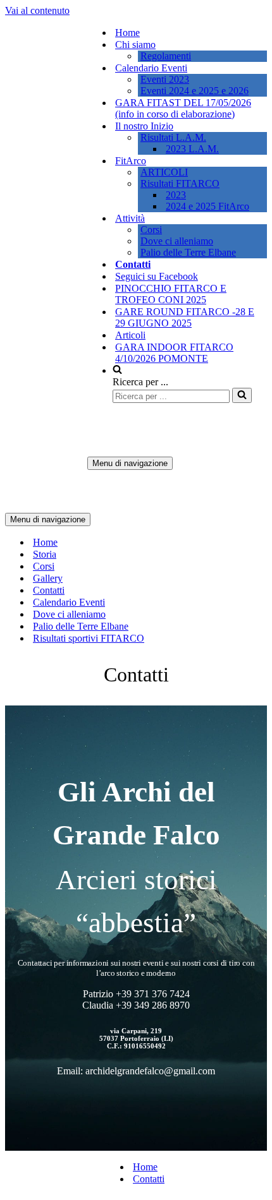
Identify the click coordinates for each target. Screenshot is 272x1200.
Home (127, 32)
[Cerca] (242, 395)
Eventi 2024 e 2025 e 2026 (194, 90)
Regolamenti (165, 56)
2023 (176, 194)
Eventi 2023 (164, 79)
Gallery (48, 578)
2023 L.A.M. (192, 148)
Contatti (133, 264)
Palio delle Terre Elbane (188, 252)
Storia (44, 554)
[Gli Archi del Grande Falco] (46, 258)
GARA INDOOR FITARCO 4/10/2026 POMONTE (174, 353)
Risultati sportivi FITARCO (88, 638)
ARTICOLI (164, 172)
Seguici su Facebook (156, 276)
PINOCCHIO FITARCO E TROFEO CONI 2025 (170, 294)
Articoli (130, 335)
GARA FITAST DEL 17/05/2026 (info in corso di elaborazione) (183, 108)
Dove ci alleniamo (176, 241)
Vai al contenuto (37, 10)
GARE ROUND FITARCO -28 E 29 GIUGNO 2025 (184, 317)
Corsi (151, 229)
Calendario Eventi (69, 602)
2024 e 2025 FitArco (207, 206)
